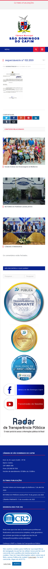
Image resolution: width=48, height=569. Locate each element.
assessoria (19, 532)
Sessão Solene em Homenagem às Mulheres (21, 167)
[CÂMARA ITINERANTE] (24, 231)
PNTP (13, 543)
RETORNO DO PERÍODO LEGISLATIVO (23, 5)
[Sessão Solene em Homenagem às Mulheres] (24, 151)
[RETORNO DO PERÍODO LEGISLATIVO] (24, 191)
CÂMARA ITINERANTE (13, 247)
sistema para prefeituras (31, 529)
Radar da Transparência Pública (28, 543)
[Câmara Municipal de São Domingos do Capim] (24, 28)
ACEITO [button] (17, 564)
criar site (17, 529)
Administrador (11, 66)
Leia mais (32, 557)
